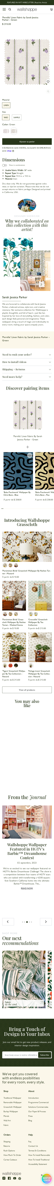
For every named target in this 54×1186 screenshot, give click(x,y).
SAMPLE (17, 117)
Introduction (33, 1097)
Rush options (9, 1150)
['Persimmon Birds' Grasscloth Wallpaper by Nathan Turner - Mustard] (27, 547)
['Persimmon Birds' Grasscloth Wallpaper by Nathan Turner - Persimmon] (10, 565)
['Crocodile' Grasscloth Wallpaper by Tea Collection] (40, 596)
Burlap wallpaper (11, 1111)
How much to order (12, 1154)
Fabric (6, 1124)
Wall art (7, 1120)
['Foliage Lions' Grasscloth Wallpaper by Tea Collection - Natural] (40, 647)
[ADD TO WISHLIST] (48, 81)
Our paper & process (37, 1111)
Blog (30, 1120)
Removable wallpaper (13, 1102)
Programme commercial (38, 1102)
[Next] (46, 921)
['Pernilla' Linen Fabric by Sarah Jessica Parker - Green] (14, 131)
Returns (7, 1145)
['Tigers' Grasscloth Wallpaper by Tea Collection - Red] (10, 665)
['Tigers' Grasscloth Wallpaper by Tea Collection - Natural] (14, 647)
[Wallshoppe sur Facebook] (9, 1179)
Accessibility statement (37, 1164)
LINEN (6, 105)
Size (4, 111)
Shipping (7, 1141)
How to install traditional (38, 1159)
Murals (6, 1115)
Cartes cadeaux (10, 1159)
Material (5, 99)
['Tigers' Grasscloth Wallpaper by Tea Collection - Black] (16, 665)
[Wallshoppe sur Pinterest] (19, 1178)
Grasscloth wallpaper (13, 1106)
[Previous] (8, 921)
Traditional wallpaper (12, 1097)
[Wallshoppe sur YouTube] (14, 1179)
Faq (29, 1141)
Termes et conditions (37, 1150)
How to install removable (39, 1154)
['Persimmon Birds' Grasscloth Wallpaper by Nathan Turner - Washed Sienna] (16, 565)
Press (30, 1115)
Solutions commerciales (38, 1106)
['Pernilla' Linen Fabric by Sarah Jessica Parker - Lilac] (6, 131)
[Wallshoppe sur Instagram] (4, 1179)
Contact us (33, 1145)
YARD (6, 117)
